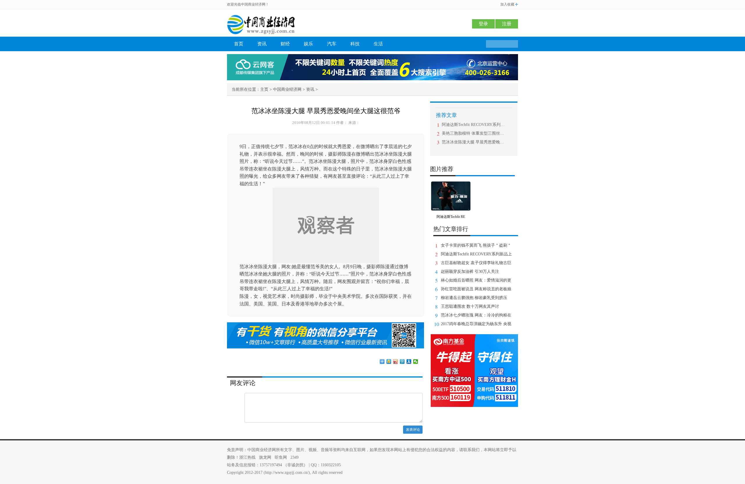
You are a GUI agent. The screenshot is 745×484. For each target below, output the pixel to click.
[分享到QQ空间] (388, 361)
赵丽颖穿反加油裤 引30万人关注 (470, 271)
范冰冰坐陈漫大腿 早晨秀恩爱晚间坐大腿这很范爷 (474, 142)
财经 (285, 43)
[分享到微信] (415, 361)
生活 (378, 43)
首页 (238, 43)
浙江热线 (247, 457)
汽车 (331, 43)
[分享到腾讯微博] (402, 361)
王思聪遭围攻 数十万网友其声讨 (470, 306)
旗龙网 (265, 457)
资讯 (262, 43)
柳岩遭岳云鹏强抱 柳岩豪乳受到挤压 (474, 298)
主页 (264, 89)
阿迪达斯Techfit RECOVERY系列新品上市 (474, 124)
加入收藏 (507, 4)
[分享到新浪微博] (395, 361)
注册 (506, 23)
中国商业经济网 (287, 89)
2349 (294, 457)
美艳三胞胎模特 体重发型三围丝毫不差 (474, 133)
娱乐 (308, 43)
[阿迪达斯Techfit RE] (451, 186)
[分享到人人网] (409, 361)
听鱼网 (281, 457)
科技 (355, 43)
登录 (483, 23)
